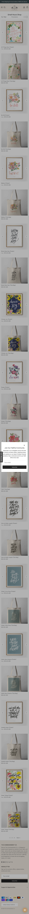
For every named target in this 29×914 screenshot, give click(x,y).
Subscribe (14, 467)
